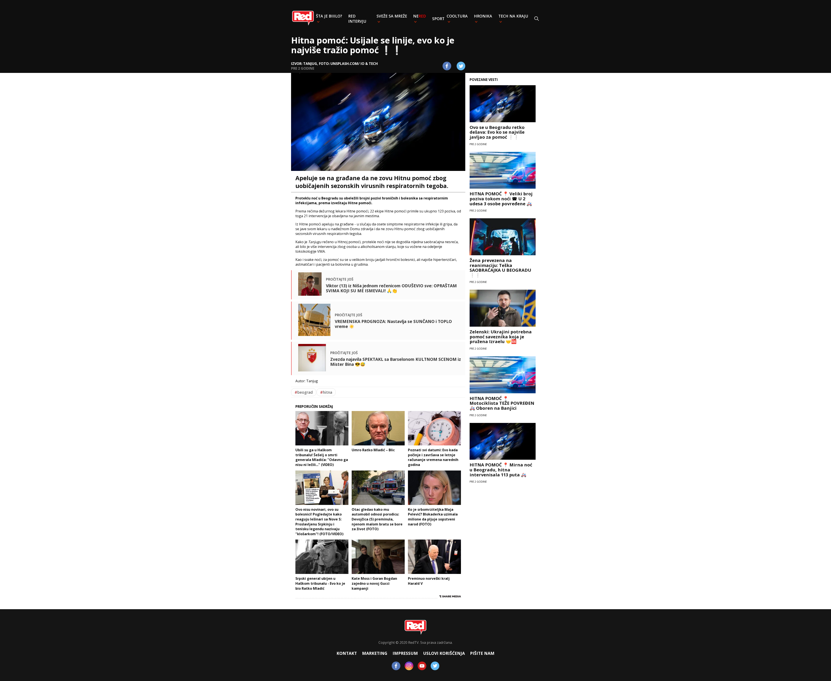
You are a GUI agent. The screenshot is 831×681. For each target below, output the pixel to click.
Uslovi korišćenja (444, 653)
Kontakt (347, 653)
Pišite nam (482, 653)
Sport (438, 18)
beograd (304, 392)
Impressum (405, 653)
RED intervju (357, 18)
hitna (326, 392)
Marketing (374, 653)
